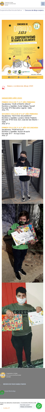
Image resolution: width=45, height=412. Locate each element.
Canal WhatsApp (9, 391)
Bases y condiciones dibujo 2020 (20, 86)
